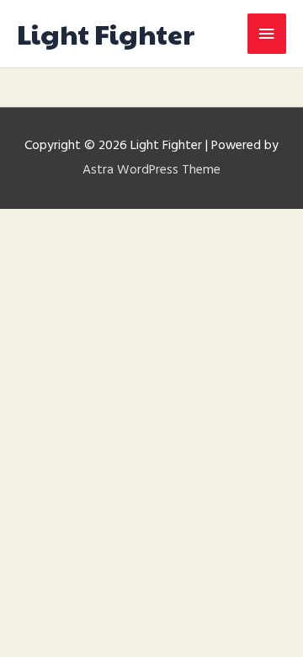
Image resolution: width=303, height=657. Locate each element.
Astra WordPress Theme (151, 170)
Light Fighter (105, 33)
